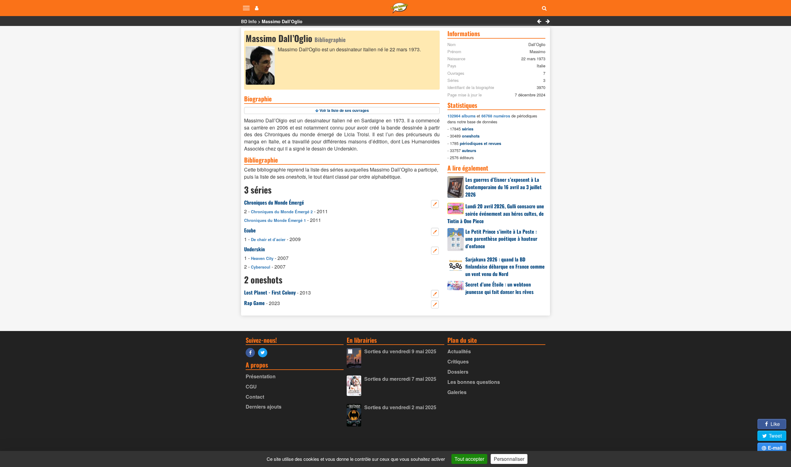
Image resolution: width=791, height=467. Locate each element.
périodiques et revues (480, 143)
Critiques (458, 361)
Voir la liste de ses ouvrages (344, 110)
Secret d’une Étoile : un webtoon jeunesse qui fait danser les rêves (499, 288)
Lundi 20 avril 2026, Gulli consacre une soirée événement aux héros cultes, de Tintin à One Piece (495, 213)
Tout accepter (469, 458)
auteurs (469, 150)
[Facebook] (252, 352)
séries (467, 129)
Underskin (254, 249)
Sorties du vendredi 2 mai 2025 (400, 407)
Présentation (261, 376)
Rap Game (254, 303)
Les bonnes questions (473, 381)
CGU (251, 386)
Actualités (459, 351)
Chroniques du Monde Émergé (274, 202)
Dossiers (457, 371)
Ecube (250, 230)
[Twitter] (264, 352)
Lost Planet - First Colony (270, 292)
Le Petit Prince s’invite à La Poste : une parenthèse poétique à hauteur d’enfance (501, 239)
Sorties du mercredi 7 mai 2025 (400, 378)
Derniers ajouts (263, 406)
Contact (255, 396)
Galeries (457, 392)
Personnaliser (509, 458)
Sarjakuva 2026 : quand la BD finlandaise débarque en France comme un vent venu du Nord (505, 267)
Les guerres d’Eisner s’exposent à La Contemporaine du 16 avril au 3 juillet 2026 (503, 187)
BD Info (249, 21)
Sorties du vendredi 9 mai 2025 (400, 351)
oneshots (471, 136)
